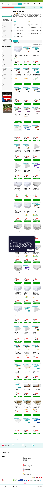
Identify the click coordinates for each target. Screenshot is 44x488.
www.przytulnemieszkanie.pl (28, 464)
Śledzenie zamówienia (26, 451)
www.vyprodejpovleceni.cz (28, 465)
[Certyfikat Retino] (20, 480)
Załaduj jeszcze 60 (27, 437)
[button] (23, 13)
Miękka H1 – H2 (7, 44)
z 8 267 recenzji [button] (21, 13)
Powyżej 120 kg (7, 85)
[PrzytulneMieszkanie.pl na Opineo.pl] (8, 480)
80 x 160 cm (7, 26)
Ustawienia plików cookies (17, 245)
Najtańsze (20, 40)
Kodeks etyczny (25, 459)
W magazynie (7, 19)
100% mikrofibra (7, 70)
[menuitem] (8, 7)
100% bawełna (7, 69)
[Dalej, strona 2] (39, 439)
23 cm (7, 60)
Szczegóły (27, 64)
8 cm (7, 50)
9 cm (7, 51)
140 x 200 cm (7, 31)
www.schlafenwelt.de (27, 473)
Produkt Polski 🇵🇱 (7, 20)
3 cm (7, 47)
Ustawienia (12, 249)
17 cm (7, 54)
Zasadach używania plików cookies (18, 247)
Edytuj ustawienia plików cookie (29, 486)
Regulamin (24, 457)
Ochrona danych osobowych (27, 458)
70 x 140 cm (7, 25)
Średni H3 (7, 40)
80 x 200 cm (7, 27)
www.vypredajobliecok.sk (28, 466)
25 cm (7, 63)
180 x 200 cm (7, 34)
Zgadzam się (30, 249)
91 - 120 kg (7, 83)
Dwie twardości (7, 41)
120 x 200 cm (7, 30)
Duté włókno (7, 78)
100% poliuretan (7, 74)
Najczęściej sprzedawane (33, 40)
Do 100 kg (7, 84)
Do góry (16, 439)
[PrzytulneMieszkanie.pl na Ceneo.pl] (15, 480)
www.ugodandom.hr (27, 469)
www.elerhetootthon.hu (28, 470)
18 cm (7, 55)
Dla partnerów (25, 460)
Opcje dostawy (25, 452)
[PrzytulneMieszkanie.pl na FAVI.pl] (3, 480)
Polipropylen (7, 73)
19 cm (7, 56)
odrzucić (11, 246)
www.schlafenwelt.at (27, 474)
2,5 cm (7, 64)
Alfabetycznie (16, 42)
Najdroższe (26, 40)
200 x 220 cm (7, 35)
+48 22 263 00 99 (6, 451)
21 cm (7, 59)
